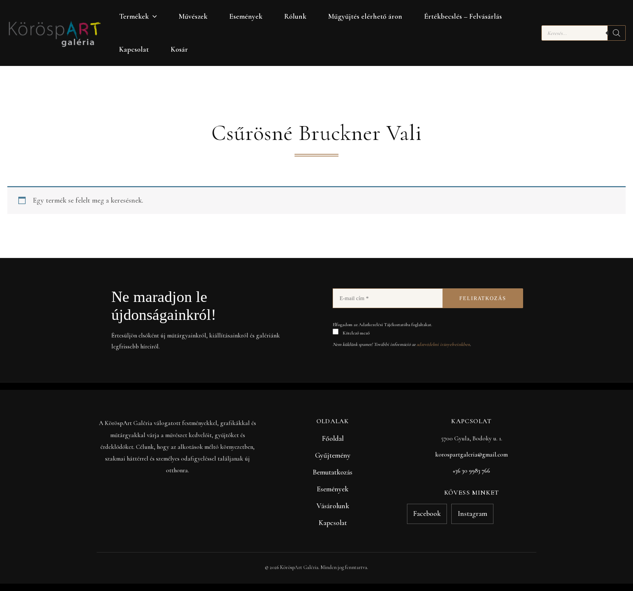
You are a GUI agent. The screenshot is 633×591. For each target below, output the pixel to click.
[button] (153, 16)
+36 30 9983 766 (471, 470)
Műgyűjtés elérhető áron (365, 16)
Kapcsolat (134, 49)
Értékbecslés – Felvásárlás (463, 16)
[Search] (616, 33)
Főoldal (333, 438)
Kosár (179, 49)
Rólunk (295, 16)
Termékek (134, 16)
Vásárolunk (332, 506)
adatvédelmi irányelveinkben (443, 344)
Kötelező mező (355, 333)
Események (245, 16)
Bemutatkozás (332, 472)
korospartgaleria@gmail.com (471, 454)
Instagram (472, 513)
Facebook (427, 513)
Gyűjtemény (333, 455)
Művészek (193, 16)
